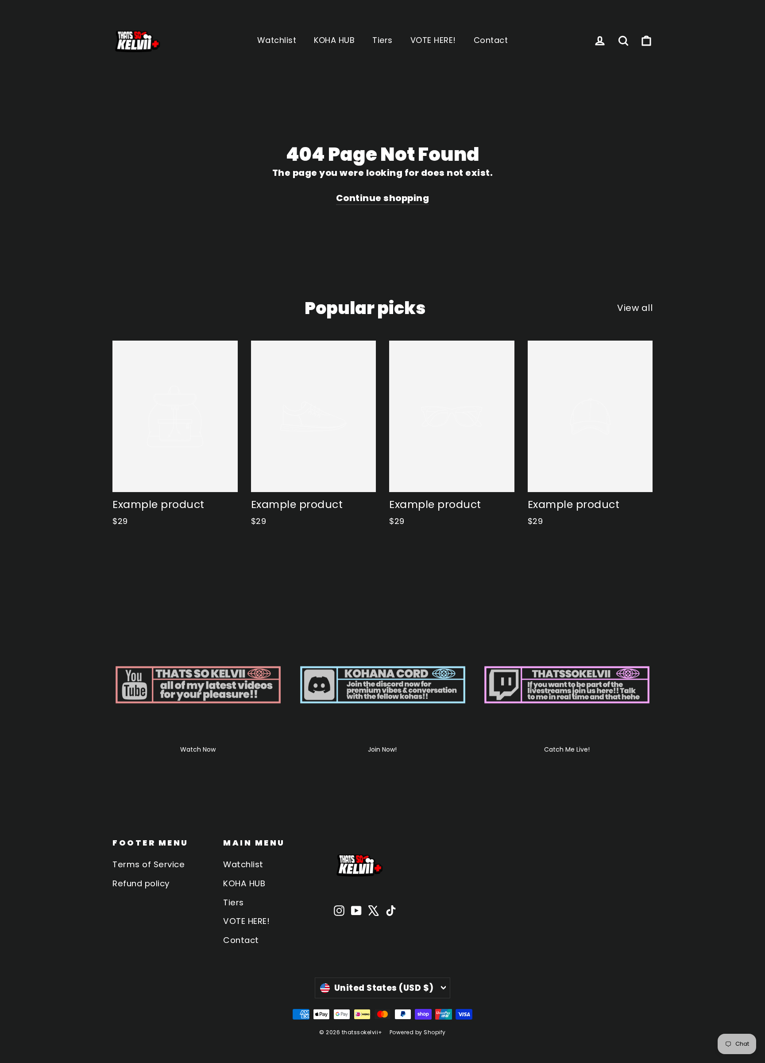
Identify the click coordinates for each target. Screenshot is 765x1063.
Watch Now (198, 749)
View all (635, 308)
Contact (491, 40)
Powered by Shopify (418, 1032)
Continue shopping (382, 198)
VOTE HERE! (433, 40)
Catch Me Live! (567, 749)
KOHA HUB (334, 40)
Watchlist (277, 40)
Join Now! (382, 749)
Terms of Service (148, 864)
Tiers (382, 40)
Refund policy (141, 883)
